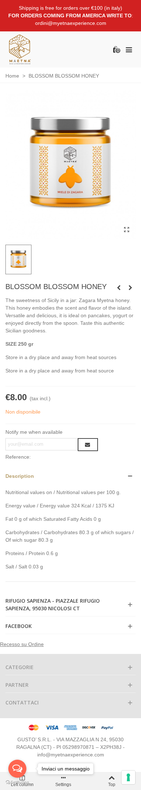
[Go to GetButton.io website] (17, 782)
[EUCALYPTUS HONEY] (118, 287)
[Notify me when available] (88, 444)
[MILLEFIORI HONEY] (130, 287)
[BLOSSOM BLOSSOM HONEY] (126, 229)
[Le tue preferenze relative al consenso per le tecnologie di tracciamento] (128, 777)
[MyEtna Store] (19, 49)
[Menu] (129, 49)
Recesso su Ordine (22, 644)
